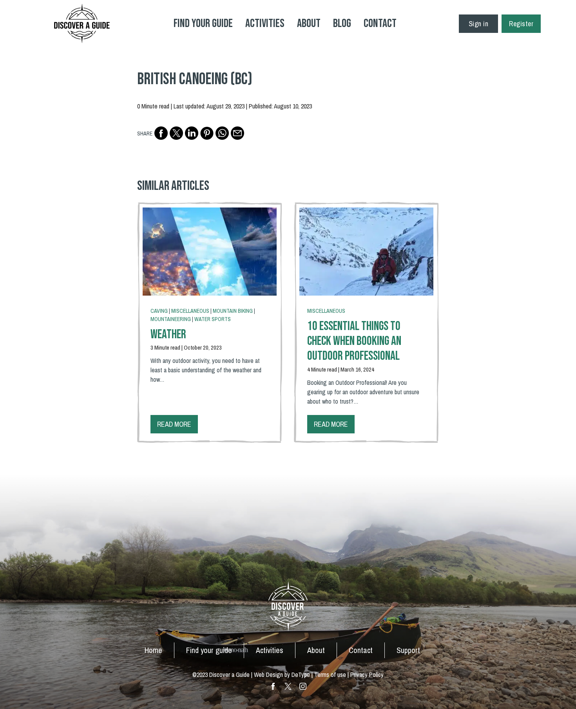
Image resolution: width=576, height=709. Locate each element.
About (309, 23)
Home (153, 650)
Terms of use (330, 674)
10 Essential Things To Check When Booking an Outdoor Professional (354, 341)
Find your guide (209, 650)
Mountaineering (170, 319)
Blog (342, 23)
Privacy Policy (367, 674)
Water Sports (212, 319)
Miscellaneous (190, 310)
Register (521, 24)
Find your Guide (203, 23)
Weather (168, 334)
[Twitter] (176, 133)
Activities (264, 23)
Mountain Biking (233, 310)
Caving (159, 310)
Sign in (479, 24)
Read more (174, 424)
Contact (380, 23)
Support (408, 650)
